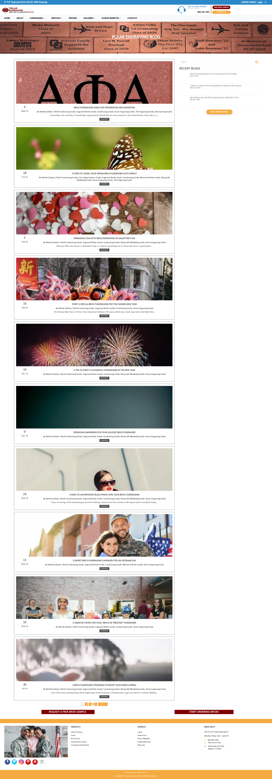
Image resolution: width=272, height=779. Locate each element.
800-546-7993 (203, 12)
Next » (103, 704)
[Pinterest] (28, 762)
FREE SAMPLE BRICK (219, 112)
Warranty (141, 745)
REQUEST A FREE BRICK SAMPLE (67, 712)
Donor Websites (144, 739)
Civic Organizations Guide (90, 178)
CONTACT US (221, 12)
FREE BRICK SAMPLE (221, 7)
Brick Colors (75, 739)
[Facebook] (7, 762)
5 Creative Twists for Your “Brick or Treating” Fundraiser (104, 623)
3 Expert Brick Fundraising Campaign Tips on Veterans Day (104, 560)
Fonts (73, 735)
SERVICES (56, 18)
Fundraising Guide (105, 112)
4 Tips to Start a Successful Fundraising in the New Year (104, 370)
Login (260, 2)
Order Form (142, 735)
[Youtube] (35, 762)
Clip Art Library (76, 732)
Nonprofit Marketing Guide (133, 242)
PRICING (73, 18)
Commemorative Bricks (80, 745)
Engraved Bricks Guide (86, 112)
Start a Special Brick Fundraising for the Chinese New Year (104, 304)
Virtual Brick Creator (79, 742)
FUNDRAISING (36, 18)
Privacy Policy (130, 772)
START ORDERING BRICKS (204, 712)
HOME (7, 18)
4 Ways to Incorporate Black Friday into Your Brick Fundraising (104, 495)
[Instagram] (21, 762)
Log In (140, 732)
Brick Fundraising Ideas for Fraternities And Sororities (104, 107)
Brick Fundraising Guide (65, 112)
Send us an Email (214, 743)
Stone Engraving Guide (124, 112)
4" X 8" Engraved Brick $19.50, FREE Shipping (25, 2)
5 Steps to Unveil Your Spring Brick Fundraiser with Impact (104, 173)
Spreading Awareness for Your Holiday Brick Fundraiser (104, 432)
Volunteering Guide (163, 112)
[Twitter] (14, 762)
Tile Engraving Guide (145, 112)
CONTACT (132, 18)
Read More (104, 119)
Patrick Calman (46, 112)
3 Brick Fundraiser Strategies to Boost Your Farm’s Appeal (104, 685)
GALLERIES (88, 18)
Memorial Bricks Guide (150, 178)
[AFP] (42, 762)
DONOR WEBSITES (110, 18)
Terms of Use (142, 772)
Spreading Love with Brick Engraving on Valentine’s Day (104, 238)
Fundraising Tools (144, 742)
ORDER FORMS (248, 2)
